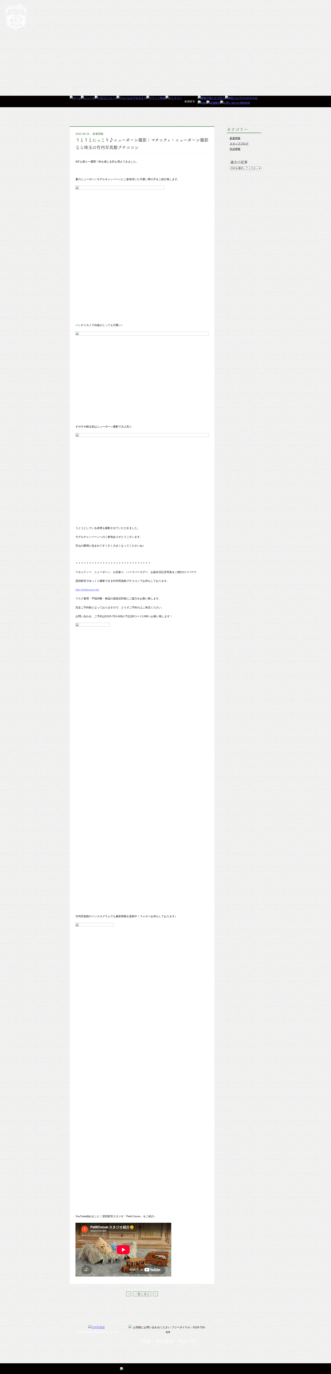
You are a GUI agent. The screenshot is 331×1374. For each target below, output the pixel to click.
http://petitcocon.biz (87, 589)
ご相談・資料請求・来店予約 (167, 1341)
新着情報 (98, 133)
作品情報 (235, 148)
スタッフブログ (239, 143)
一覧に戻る (142, 1294)
